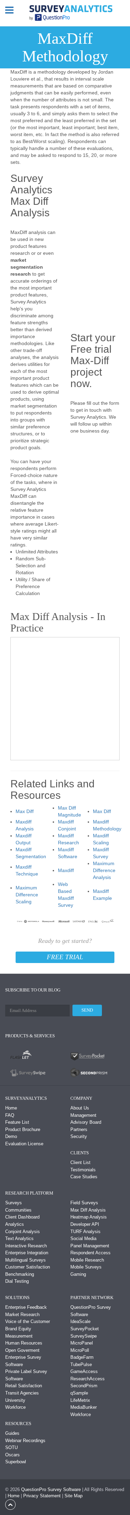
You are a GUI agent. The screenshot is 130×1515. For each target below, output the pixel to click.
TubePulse (81, 1364)
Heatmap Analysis (88, 1217)
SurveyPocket (84, 1328)
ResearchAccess (87, 1378)
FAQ (9, 1115)
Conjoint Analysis (22, 1231)
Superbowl (15, 1461)
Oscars (12, 1454)
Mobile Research (87, 1260)
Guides (12, 1433)
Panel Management (89, 1245)
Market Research (22, 1314)
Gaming (78, 1274)
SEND (87, 1010)
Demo (11, 1136)
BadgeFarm (82, 1357)
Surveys (13, 1202)
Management (83, 1115)
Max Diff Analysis (88, 1210)
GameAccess (84, 1371)
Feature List (17, 1122)
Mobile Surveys (86, 1267)
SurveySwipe (83, 1336)
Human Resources (23, 1343)
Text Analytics (19, 1238)
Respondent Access (90, 1252)
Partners (78, 1129)
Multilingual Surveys (25, 1260)
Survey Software (64, 1489)
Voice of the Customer (27, 1321)
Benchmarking (19, 1274)
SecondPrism (83, 1385)
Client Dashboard (22, 1217)
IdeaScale (80, 1321)
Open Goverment (22, 1350)
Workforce (15, 1407)
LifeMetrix (80, 1400)
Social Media (83, 1238)
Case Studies (83, 1176)
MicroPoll (79, 1350)
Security (78, 1136)
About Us (79, 1108)
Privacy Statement (42, 1495)
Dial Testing (17, 1281)
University (15, 1400)
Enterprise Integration (26, 1252)
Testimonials (83, 1169)
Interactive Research (26, 1245)
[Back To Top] (10, 1504)
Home (11, 1108)
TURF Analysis (85, 1231)
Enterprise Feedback (26, 1307)
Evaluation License (24, 1143)
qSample (79, 1393)
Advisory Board (85, 1122)
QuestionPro (33, 1489)
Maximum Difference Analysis (104, 870)
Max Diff (25, 811)
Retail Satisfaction (23, 1385)
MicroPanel (81, 1343)
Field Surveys (84, 1202)
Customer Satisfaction (27, 1267)
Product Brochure (22, 1129)
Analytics (14, 1224)
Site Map (73, 1495)
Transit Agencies (22, 1393)
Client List (80, 1162)
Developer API (84, 1224)
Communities (18, 1210)
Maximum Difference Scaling (27, 894)
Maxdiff (66, 870)
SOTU (11, 1447)
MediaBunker (83, 1407)
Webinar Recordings (25, 1440)
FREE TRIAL (65, 957)
